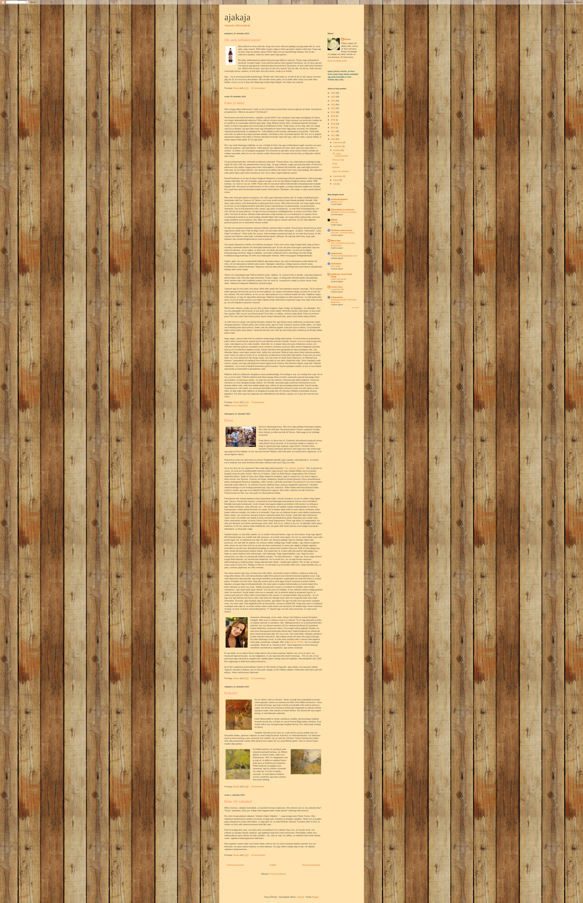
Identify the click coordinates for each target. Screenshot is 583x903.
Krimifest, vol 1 (337, 202)
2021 (333, 112)
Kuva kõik (355, 307)
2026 (333, 93)
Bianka (347, 39)
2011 (333, 135)
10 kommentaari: (258, 88)
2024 (333, 101)
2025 (333, 97)
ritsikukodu (336, 264)
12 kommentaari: (258, 678)
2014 (333, 124)
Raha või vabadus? (238, 801)
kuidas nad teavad (338, 279)
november (337, 146)
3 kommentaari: (258, 786)
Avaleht (272, 865)
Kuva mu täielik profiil (337, 61)
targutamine (242, 405)
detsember (338, 142)
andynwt (300, 897)
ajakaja (237, 17)
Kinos (228, 420)
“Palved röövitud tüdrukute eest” (344, 256)
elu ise (233, 405)
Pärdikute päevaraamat (341, 230)
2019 (333, 120)
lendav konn (336, 287)
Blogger (315, 897)
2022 (333, 108)
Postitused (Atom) (278, 874)
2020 (333, 116)
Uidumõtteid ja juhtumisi (342, 209)
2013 (333, 127)
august (336, 180)
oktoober (337, 150)
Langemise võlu (337, 289)
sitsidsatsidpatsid (339, 199)
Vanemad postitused (311, 865)
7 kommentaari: (258, 402)
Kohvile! (230, 693)
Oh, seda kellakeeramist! (242, 40)
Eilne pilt (334, 222)
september (338, 176)
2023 (333, 104)
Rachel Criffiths (296, 642)
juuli (335, 184)
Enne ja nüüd (234, 103)
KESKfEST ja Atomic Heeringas (344, 212)
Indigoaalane (337, 297)
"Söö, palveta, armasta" (294, 468)
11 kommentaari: (258, 855)
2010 (333, 139)
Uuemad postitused (235, 865)
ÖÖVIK (334, 220)
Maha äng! (336, 240)
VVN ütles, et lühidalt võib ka (342, 233)
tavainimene (336, 253)
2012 (333, 131)
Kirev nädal (335, 266)
